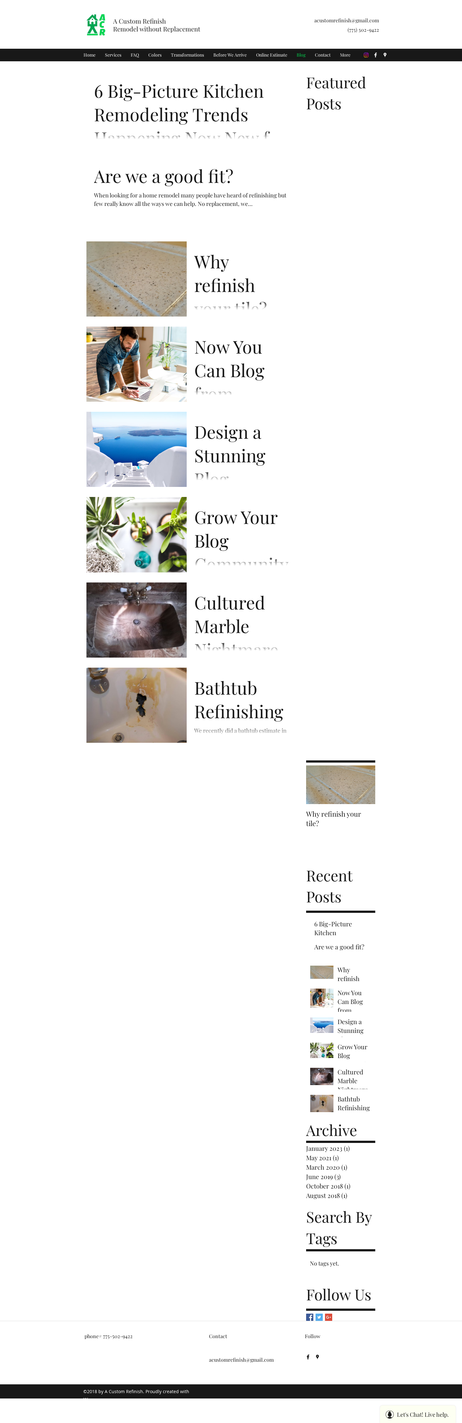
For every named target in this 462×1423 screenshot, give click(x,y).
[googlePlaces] (385, 55)
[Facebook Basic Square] (309, 1317)
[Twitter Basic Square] (319, 1317)
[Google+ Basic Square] (328, 1317)
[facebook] (375, 55)
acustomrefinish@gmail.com (346, 20)
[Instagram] (366, 55)
